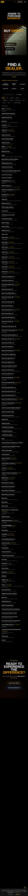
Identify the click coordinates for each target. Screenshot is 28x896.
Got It (17, 894)
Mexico (17, 97)
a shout (14, 77)
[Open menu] (24, 1)
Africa (4, 102)
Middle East (17, 100)
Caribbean (5, 100)
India (9, 102)
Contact (20, 1)
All (3, 97)
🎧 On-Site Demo (16, 102)
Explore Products (14, 687)
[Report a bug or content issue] (25, 887)
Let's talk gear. (14, 683)
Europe (11, 100)
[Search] (15, 1)
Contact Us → (10, 44)
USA (7, 97)
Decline (11, 894)
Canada (12, 97)
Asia (24, 100)
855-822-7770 (9, 48)
